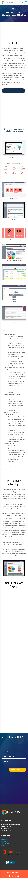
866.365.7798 (5, 828)
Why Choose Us (5, 843)
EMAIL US (14, 28)
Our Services (4, 839)
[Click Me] (9, 876)
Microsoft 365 (5, 841)
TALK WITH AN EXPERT (13, 91)
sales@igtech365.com (7, 830)
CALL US (14, 35)
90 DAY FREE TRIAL (18, 21)
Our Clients (4, 845)
